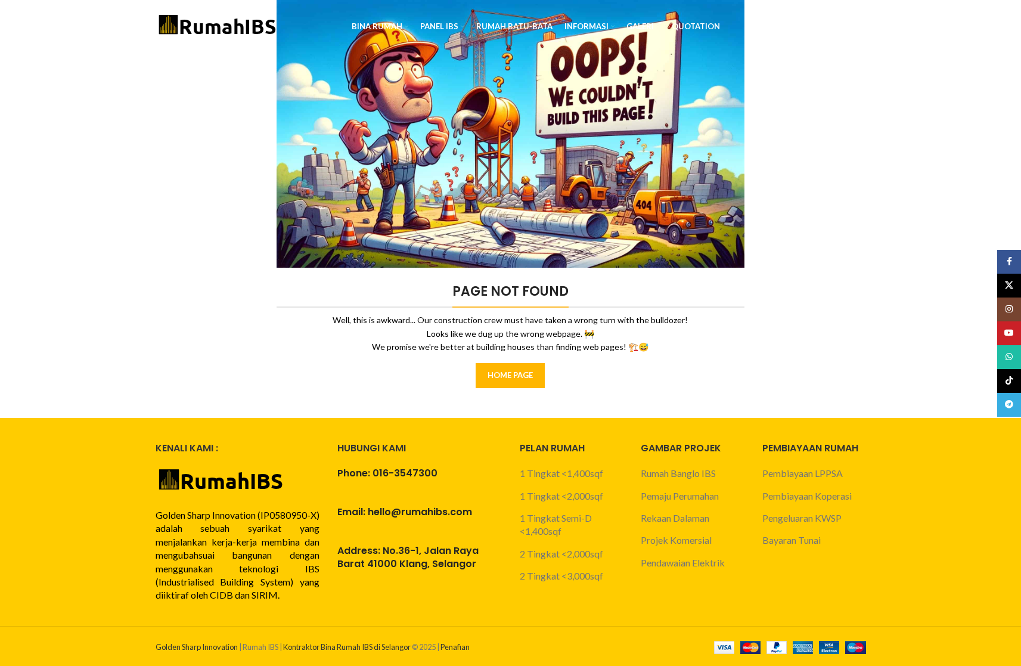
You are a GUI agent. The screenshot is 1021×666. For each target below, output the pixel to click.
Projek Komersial (676, 540)
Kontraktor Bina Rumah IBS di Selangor (347, 647)
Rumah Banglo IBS (678, 473)
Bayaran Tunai (791, 540)
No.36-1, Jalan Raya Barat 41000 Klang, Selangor (408, 557)
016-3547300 (405, 473)
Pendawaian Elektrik (683, 562)
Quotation (829, 26)
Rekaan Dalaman (675, 517)
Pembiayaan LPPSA (802, 473)
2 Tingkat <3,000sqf (561, 575)
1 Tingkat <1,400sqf (561, 473)
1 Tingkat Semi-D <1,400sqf (556, 524)
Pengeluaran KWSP (802, 517)
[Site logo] (218, 25)
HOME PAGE (510, 375)
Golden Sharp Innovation (197, 647)
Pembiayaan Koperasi (807, 495)
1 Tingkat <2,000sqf (561, 495)
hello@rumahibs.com (420, 512)
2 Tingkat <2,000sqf (561, 553)
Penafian (455, 647)
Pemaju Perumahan (680, 495)
